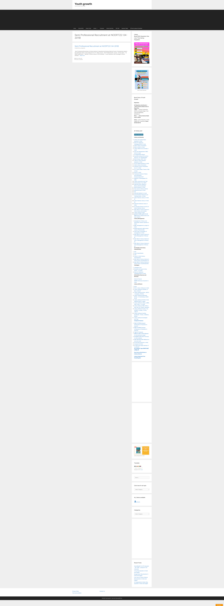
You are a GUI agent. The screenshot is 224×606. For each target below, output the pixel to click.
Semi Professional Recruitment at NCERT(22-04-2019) (97, 46)
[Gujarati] (137, 466)
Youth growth (83, 3)
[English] (135, 466)
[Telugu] (140, 466)
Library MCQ (80, 28)
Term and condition (76, 593)
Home (75, 28)
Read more (82, 55)
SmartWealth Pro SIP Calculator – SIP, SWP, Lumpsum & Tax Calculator (141, 568)
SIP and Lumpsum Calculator (136, 28)
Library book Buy (109, 28)
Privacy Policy (75, 591)
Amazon (138, 502)
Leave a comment (79, 59)
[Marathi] (138, 466)
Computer (102, 28)
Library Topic (88, 28)
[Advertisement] (112, 18)
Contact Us (102, 591)
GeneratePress (119, 598)
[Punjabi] (139, 466)
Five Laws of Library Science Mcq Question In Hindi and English (141, 579)
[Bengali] (134, 466)
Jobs (77, 58)
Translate (141, 469)
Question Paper (125, 28)
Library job (80, 58)
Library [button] (94, 28)
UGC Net (117, 28)
